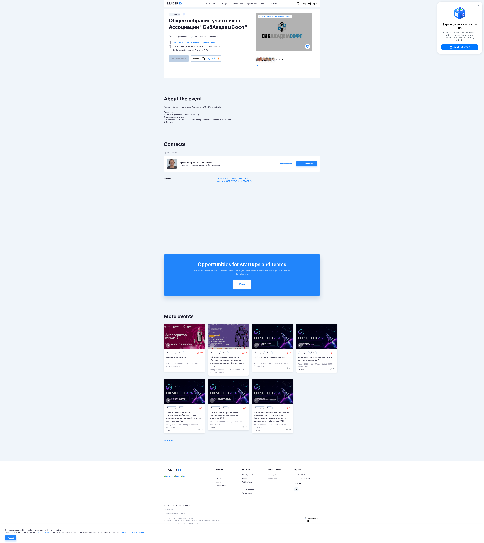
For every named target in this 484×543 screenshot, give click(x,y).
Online (181, 353)
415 (202, 429)
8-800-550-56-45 (302, 475)
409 (290, 429)
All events (168, 440)
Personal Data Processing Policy (133, 532)
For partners (247, 493)
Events (207, 4)
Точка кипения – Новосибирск (200, 42)
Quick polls (272, 475)
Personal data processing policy (174, 513)
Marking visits (273, 478)
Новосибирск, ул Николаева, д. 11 (233, 178)
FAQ (243, 486)
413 (246, 427)
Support (297, 470)
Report (258, 65)
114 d (201, 353)
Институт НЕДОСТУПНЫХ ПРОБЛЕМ (234, 181)
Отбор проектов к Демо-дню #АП (270, 357)
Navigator (225, 4)
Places (215, 4)
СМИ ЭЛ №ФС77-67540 (192, 524)
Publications (272, 4)
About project (247, 475)
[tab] (229, 470)
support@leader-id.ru (302, 478)
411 (290, 368)
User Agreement (42, 532)
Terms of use (168, 509)
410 (334, 369)
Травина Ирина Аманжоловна (196, 162)
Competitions (237, 4)
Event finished (179, 58)
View (242, 284)
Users (262, 4)
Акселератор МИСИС (176, 357)
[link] (184, 348)
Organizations (251, 4)
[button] (229, 470)
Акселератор (171, 353)
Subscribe (309, 163)
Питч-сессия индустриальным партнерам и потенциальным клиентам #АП (224, 415)
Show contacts (286, 163)
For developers (248, 489)
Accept (11, 538)
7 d (290, 353)
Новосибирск (179, 42)
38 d (245, 353)
